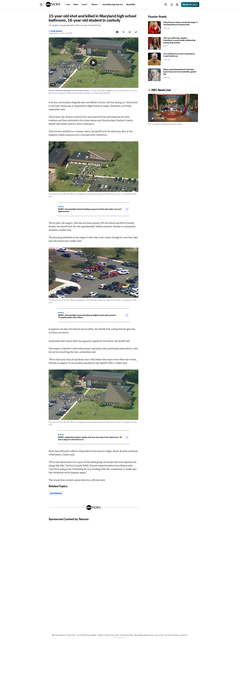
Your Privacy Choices (171, 635)
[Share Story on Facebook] (117, 32)
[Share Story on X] (123, 32)
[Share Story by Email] (129, 32)
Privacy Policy (71, 635)
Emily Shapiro (56, 31)
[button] (41, 4)
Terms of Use (159, 635)
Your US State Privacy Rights (86, 635)
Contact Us (183, 635)
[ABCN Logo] (53, 4)
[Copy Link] (136, 32)
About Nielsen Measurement (144, 635)
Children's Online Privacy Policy (108, 635)
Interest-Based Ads (126, 635)
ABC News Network (58, 635)
